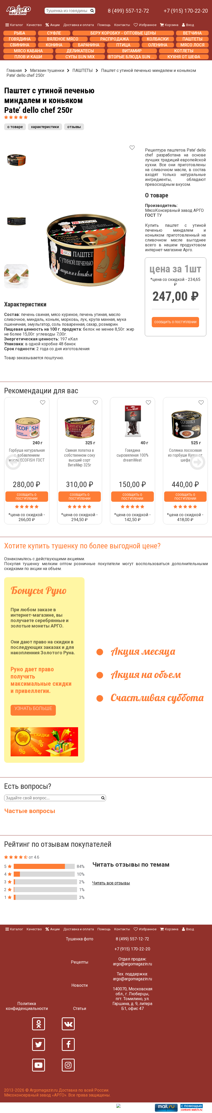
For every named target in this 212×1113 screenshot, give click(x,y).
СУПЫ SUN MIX (80, 56)
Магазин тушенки (47, 70)
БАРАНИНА (88, 45)
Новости (79, 985)
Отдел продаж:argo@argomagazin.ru (132, 961)
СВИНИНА (19, 45)
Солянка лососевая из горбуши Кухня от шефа (185, 455)
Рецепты (79, 962)
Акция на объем (144, 674)
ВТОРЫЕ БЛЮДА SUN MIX (132, 56)
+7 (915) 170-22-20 (186, 11)
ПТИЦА (123, 45)
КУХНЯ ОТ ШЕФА (184, 56)
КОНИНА (54, 45)
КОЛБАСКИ (158, 39)
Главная (14, 70)
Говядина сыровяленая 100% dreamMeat (132, 455)
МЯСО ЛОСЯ (192, 45)
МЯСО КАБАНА (28, 50)
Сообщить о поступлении (175, 322)
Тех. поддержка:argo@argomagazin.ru (132, 976)
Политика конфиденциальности (27, 1006)
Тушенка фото (79, 938)
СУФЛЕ (54, 33)
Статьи (79, 1008)
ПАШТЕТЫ (192, 39)
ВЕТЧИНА (192, 33)
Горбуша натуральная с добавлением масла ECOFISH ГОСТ (27, 455)
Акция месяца (141, 651)
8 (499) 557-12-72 (128, 11)
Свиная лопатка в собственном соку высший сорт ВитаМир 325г (79, 457)
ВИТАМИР (132, 50)
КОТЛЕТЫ (183, 50)
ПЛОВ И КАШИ (28, 56)
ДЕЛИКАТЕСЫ (80, 50)
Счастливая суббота (155, 697)
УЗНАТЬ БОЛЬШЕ (33, 708)
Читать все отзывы (111, 883)
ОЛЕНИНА (157, 45)
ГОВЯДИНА (20, 39)
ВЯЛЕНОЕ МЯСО (62, 39)
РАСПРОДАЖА (114, 39)
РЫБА (19, 33)
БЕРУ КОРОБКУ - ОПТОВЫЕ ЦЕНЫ (123, 33)
